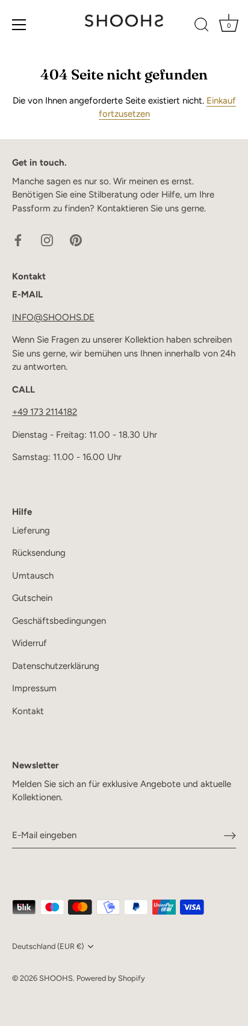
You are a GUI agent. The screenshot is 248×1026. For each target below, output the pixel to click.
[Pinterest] (76, 239)
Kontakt (28, 711)
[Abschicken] (230, 835)
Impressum (34, 688)
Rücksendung (39, 552)
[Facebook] (18, 239)
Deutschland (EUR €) (48, 946)
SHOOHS (56, 978)
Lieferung (31, 530)
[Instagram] (47, 239)
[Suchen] (201, 26)
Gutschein (32, 597)
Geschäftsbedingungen (59, 620)
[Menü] (19, 24)
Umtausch (33, 575)
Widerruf (29, 643)
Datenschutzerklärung (55, 666)
